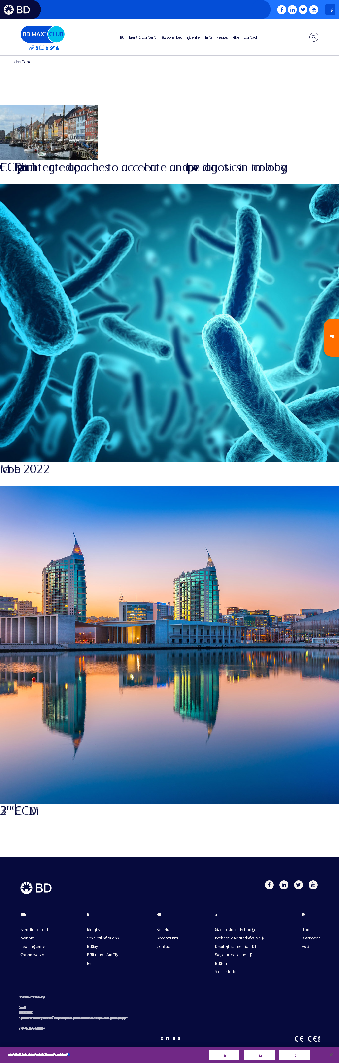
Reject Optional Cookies (259, 1055)
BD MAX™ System (219, 963)
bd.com (304, 929)
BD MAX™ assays (91, 946)
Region (330, 9)
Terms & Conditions (166, 1038)
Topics (239, 918)
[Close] (331, 1054)
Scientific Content (142, 37)
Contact (250, 37)
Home (16, 61)
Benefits (161, 929)
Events (208, 37)
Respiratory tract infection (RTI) (235, 946)
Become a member (166, 937)
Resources (221, 37)
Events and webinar (32, 954)
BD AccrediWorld (310, 937)
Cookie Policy (172, 1038)
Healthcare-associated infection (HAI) (239, 937)
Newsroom (166, 37)
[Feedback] (331, 338)
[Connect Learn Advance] (43, 37)
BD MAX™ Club (157, 914)
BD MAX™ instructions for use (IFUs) (102, 954)
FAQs (88, 963)
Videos (235, 37)
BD (310, 918)
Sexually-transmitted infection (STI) (233, 954)
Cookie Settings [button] (177, 1038)
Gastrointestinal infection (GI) (234, 929)
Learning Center (188, 37)
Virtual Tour (305, 946)
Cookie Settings (224, 1055)
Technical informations (102, 937)
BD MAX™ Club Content (22, 914)
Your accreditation (227, 971)
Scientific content (34, 929)
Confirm (294, 1055)
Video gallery (92, 929)
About (122, 37)
